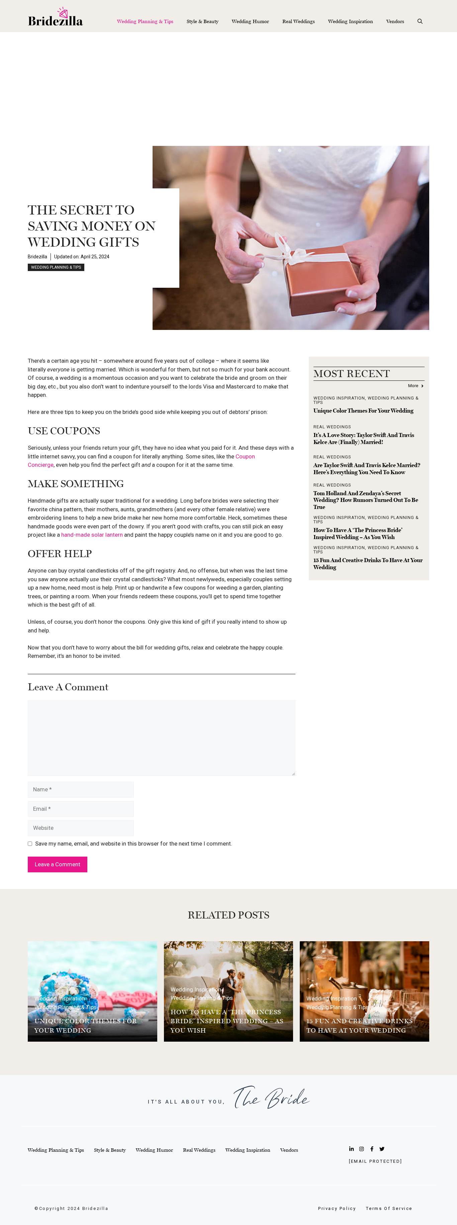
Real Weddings (298, 21)
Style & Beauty (202, 21)
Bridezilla (37, 256)
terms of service (389, 1208)
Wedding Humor (250, 21)
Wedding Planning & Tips (145, 21)
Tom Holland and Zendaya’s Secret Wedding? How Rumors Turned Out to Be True (365, 500)
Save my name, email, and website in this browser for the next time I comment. (133, 843)
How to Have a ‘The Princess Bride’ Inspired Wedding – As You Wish (357, 533)
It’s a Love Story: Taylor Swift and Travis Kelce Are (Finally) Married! (363, 438)
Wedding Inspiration (350, 21)
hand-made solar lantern (92, 534)
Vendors (395, 21)
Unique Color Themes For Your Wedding (363, 410)
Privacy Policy (337, 1208)
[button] (420, 21)
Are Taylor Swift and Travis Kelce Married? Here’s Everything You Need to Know (367, 468)
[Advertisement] (228, 82)
